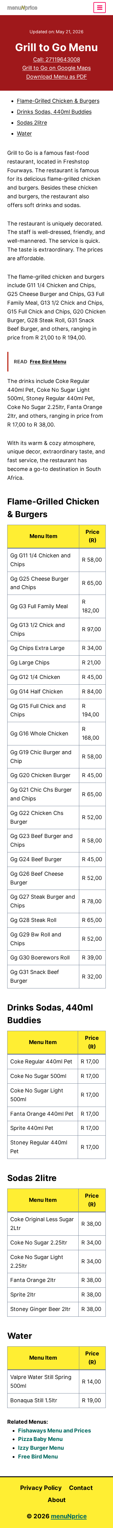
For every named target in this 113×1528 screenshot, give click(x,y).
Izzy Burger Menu (41, 1448)
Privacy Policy (41, 1487)
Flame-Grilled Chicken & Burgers (58, 101)
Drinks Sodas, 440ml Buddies (54, 112)
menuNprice (69, 1516)
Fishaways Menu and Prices (54, 1430)
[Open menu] (99, 7)
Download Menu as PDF (56, 76)
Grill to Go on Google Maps (56, 68)
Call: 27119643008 (56, 59)
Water (24, 133)
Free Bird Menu (38, 1456)
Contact (81, 1487)
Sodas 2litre (32, 122)
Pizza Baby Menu (40, 1439)
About (57, 1500)
